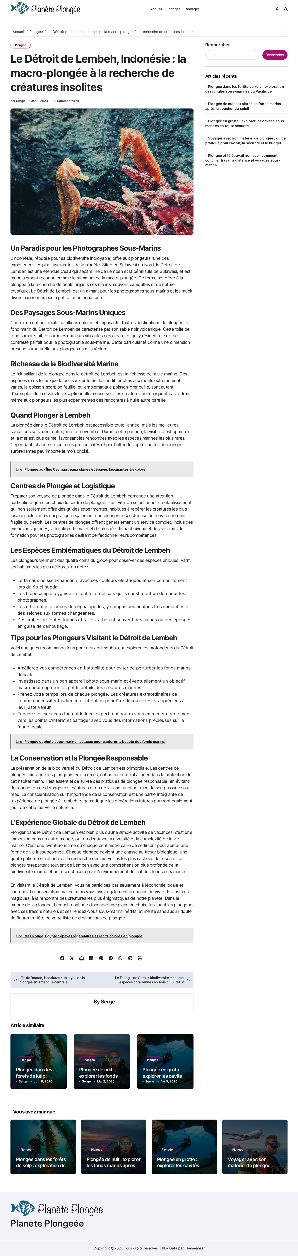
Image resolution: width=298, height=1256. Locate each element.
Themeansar (195, 1248)
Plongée (174, 9)
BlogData (169, 1248)
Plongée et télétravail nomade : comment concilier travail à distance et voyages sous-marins (243, 160)
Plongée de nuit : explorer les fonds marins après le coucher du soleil (113, 1165)
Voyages (193, 9)
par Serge (17, 101)
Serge (108, 1001)
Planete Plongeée (47, 1223)
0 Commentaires (66, 101)
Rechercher (217, 44)
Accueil (156, 9)
